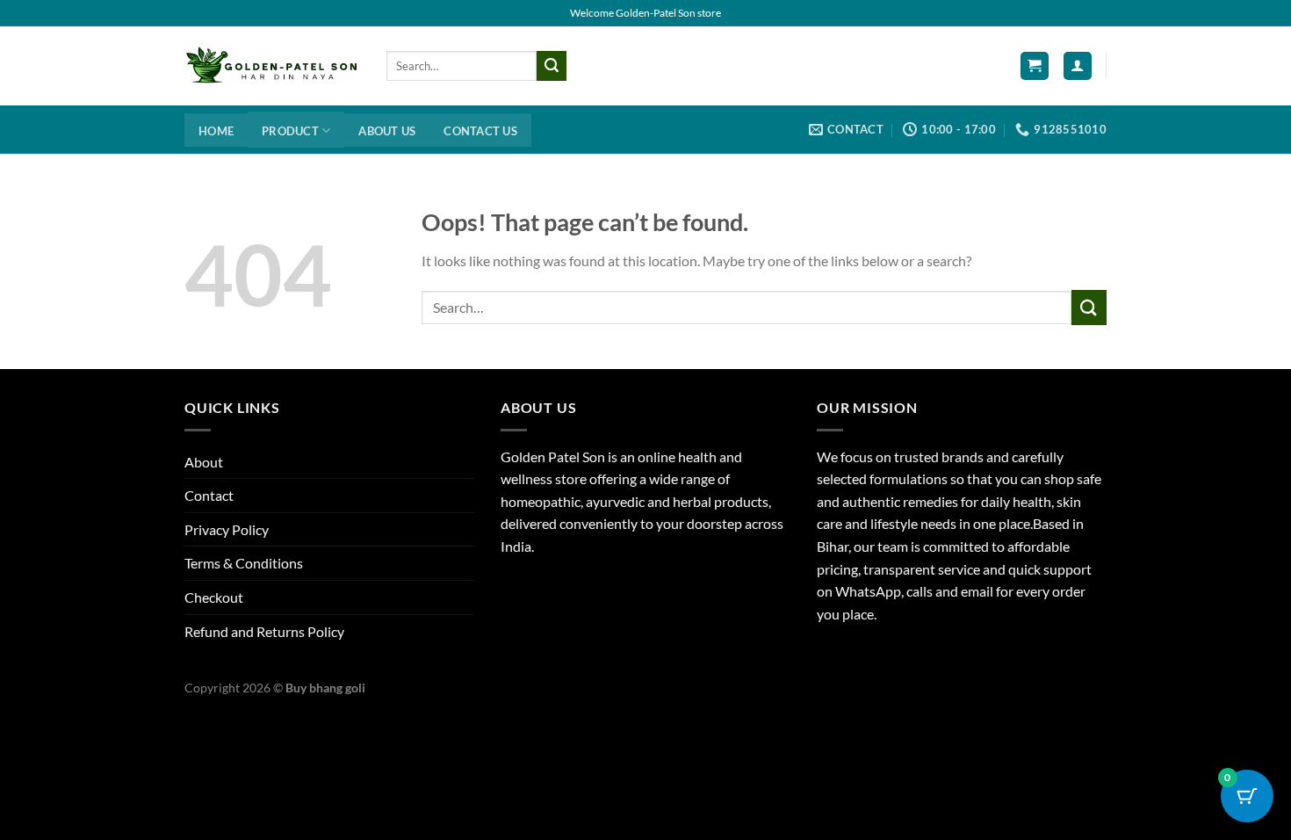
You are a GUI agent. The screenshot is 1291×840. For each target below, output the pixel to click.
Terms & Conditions (243, 562)
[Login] (1078, 66)
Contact (209, 495)
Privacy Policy (226, 529)
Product (290, 131)
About (203, 461)
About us (386, 131)
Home (216, 131)
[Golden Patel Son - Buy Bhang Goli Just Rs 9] (272, 66)
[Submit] (551, 66)
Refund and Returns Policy (264, 631)
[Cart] (1035, 66)
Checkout (213, 597)
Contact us (480, 131)
